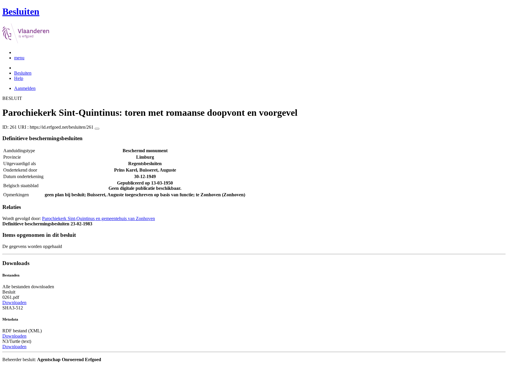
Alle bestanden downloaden (28, 286)
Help (18, 78)
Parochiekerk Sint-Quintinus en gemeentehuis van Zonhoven (98, 218)
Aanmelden (25, 88)
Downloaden (14, 302)
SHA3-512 (12, 307)
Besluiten (22, 73)
